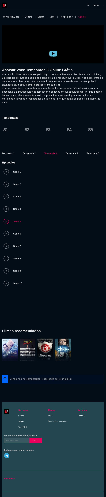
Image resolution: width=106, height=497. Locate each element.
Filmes (21, 416)
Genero (28, 17)
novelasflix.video (11, 17)
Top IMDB (22, 427)
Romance (7, 344)
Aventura (42, 347)
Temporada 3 (66, 17)
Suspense (42, 350)
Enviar (36, 441)
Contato (81, 416)
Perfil (50, 415)
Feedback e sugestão (57, 421)
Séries (21, 421)
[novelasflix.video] (5, 5)
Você (52, 17)
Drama (41, 17)
